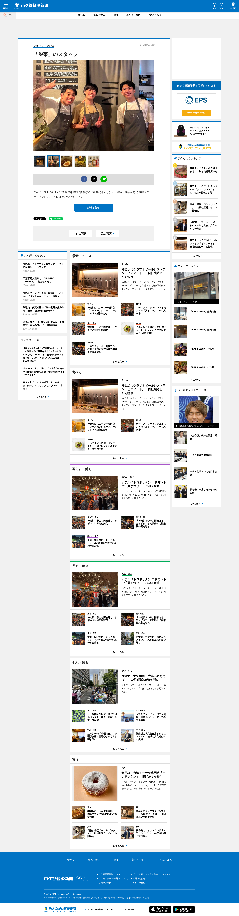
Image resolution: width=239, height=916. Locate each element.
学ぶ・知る (155, 14)
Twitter (221, 6)
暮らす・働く (133, 14)
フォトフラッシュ (43, 45)
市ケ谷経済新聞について (110, 874)
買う (115, 14)
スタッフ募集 (139, 883)
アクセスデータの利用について (113, 878)
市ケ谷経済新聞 (31, 5)
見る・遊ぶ (99, 14)
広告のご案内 (105, 883)
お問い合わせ (139, 878)
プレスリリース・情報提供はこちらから (152, 874)
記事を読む (93, 207)
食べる (81, 14)
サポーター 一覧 (196, 112)
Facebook (214, 6)
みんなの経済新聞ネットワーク (60, 909)
